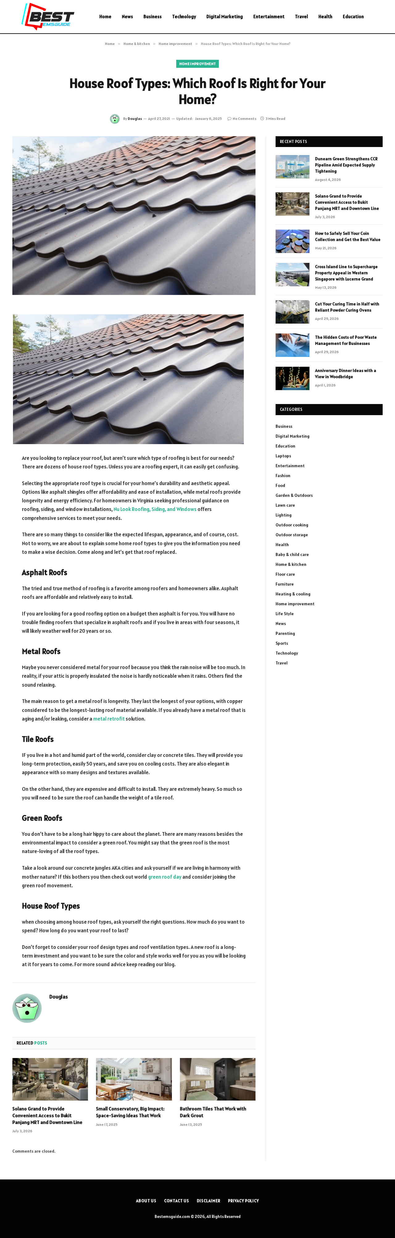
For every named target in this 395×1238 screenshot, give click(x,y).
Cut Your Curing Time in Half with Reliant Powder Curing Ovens (347, 307)
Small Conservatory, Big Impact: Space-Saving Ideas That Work (130, 1111)
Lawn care (285, 505)
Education (353, 16)
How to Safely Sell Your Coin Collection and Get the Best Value (347, 236)
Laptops (283, 456)
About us (146, 1200)
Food (280, 485)
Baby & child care (292, 554)
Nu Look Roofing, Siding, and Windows (155, 509)
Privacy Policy (243, 1200)
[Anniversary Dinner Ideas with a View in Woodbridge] (293, 378)
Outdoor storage (292, 534)
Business (152, 16)
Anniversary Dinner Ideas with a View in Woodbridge (345, 373)
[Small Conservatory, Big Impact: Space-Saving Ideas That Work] (134, 1079)
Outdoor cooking (292, 525)
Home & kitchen (291, 564)
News (127, 16)
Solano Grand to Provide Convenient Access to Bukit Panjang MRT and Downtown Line (47, 1115)
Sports (282, 643)
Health (325, 16)
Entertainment (269, 16)
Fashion (283, 475)
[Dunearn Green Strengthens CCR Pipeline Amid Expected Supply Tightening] (293, 166)
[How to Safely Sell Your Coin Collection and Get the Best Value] (293, 241)
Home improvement (197, 63)
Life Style (285, 613)
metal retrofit (109, 718)
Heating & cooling (293, 594)
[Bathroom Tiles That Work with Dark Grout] (218, 1079)
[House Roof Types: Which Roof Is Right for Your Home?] (134, 215)
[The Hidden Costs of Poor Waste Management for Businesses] (293, 345)
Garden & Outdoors (294, 495)
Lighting (284, 515)
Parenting (285, 633)
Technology (184, 16)
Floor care (285, 574)
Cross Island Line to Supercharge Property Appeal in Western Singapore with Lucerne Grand (346, 273)
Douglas (135, 118)
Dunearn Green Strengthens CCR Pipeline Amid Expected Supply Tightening (346, 165)
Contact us (176, 1200)
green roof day (164, 876)
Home (105, 16)
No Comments (244, 118)
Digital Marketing (224, 16)
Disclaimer (208, 1200)
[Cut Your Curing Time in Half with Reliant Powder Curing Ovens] (293, 312)
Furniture (285, 584)
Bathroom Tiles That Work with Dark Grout (213, 1111)
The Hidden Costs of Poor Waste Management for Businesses (346, 340)
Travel (301, 16)
